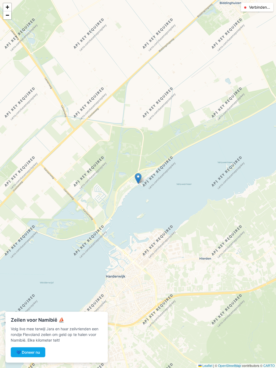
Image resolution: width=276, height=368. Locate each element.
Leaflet (207, 365)
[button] (138, 178)
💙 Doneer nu (28, 352)
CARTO (269, 365)
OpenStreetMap (229, 365)
